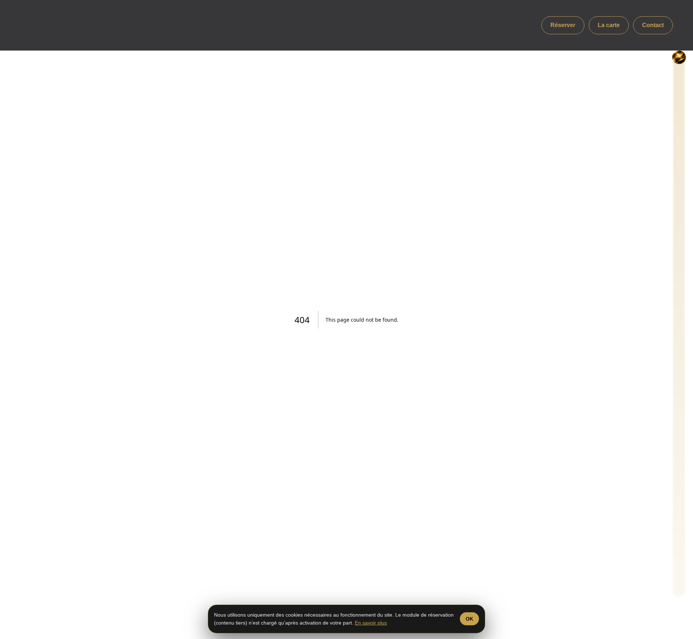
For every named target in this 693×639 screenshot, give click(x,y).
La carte (609, 25)
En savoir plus (371, 623)
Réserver (562, 25)
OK (469, 619)
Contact (653, 25)
